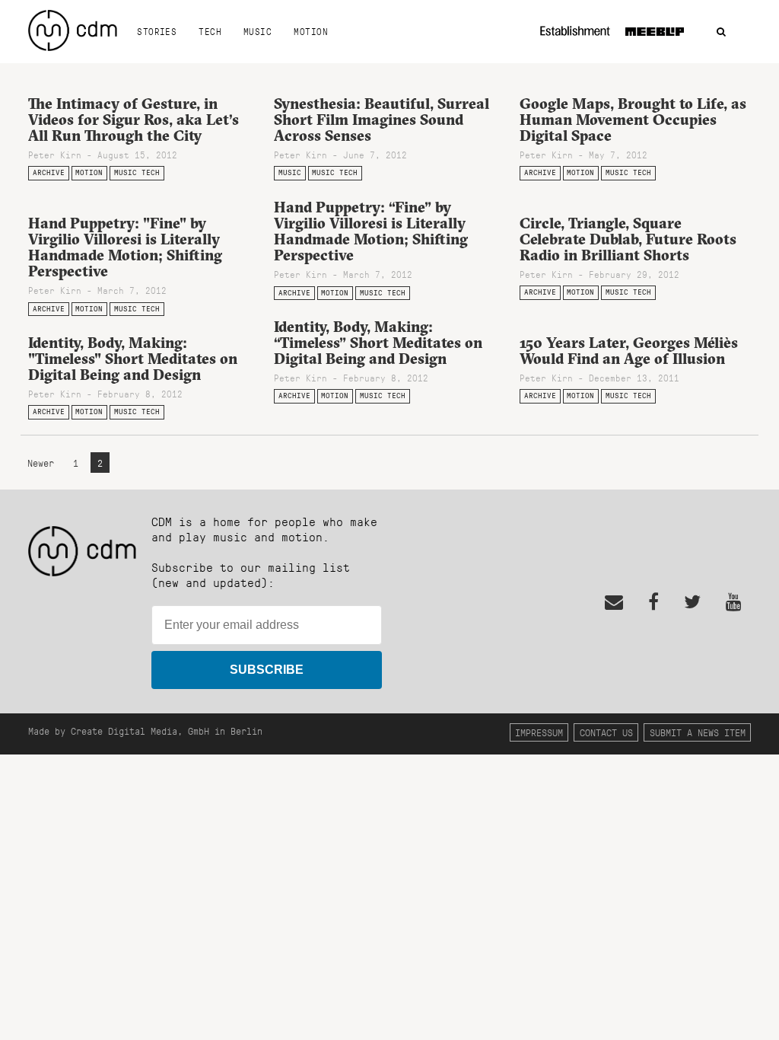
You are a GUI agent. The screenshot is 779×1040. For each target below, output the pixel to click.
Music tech (137, 172)
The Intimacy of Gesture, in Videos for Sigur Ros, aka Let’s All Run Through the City (133, 119)
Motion (311, 31)
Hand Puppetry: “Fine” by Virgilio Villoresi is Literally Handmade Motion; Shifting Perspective (371, 231)
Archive (49, 172)
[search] (721, 32)
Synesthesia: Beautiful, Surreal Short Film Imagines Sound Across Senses (381, 119)
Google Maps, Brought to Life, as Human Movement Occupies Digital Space (633, 119)
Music (257, 31)
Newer (43, 462)
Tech (210, 31)
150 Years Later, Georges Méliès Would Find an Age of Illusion (629, 350)
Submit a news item (698, 732)
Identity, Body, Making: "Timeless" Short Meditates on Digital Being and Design (132, 358)
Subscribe (267, 669)
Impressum (539, 732)
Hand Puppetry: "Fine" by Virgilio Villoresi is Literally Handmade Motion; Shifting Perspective (125, 247)
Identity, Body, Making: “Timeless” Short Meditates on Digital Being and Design (378, 342)
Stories (156, 31)
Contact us (606, 732)
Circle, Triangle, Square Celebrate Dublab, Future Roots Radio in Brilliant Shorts (628, 239)
